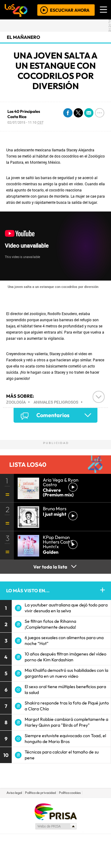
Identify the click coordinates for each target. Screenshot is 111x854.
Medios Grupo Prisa (56, 826)
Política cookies (70, 792)
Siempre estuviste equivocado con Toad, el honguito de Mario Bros (65, 738)
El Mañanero (23, 37)
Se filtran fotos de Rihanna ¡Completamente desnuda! (50, 624)
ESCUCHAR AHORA (69, 9)
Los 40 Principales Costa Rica (23, 114)
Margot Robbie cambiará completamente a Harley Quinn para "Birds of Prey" (66, 722)
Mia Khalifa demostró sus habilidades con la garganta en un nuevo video (66, 673)
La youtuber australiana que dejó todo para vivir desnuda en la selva (66, 608)
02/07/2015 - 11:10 (25, 122)
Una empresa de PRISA (55, 811)
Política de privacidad (40, 792)
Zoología (16, 402)
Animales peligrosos (56, 402)
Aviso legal (14, 792)
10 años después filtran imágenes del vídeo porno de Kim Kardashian (65, 657)
